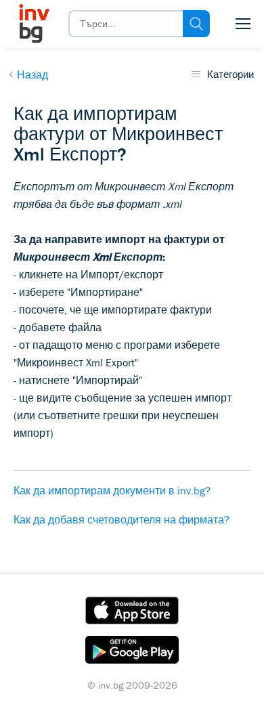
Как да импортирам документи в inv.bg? (112, 490)
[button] (243, 23)
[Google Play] (132, 652)
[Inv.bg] (33, 24)
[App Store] (132, 613)
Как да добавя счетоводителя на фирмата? (121, 519)
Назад (32, 74)
